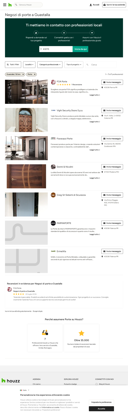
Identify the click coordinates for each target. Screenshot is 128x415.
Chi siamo (36, 384)
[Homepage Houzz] (11, 380)
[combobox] (28, 4)
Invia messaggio (113, 82)
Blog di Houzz (104, 384)
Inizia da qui (81, 49)
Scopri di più (37, 311)
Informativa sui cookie (50, 407)
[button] (5, 5)
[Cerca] (16, 4)
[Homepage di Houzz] (10, 5)
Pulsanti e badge (70, 384)
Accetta (101, 408)
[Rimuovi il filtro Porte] (35, 74)
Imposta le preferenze (101, 402)
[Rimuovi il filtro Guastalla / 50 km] (23, 74)
